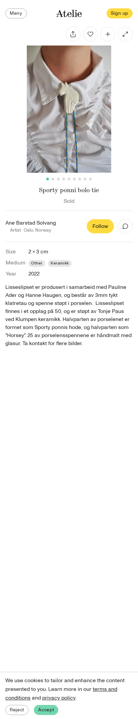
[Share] (73, 34)
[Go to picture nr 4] (63, 179)
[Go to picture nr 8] (85, 179)
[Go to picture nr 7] (79, 179)
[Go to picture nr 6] (74, 179)
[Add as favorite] (90, 34)
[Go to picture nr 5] (69, 179)
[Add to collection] (107, 34)
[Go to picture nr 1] (47, 179)
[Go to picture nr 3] (58, 179)
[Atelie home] (69, 13)
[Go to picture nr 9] (90, 179)
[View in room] (125, 34)
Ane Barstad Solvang (30, 223)
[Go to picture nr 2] (53, 179)
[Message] (125, 226)
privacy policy (58, 698)
